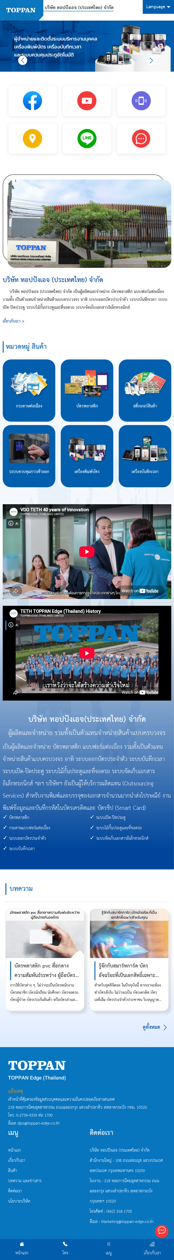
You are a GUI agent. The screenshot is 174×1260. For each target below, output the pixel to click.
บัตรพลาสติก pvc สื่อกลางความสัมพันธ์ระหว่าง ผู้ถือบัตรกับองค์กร (44, 975)
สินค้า (12, 1171)
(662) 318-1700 (119, 1211)
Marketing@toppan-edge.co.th (127, 1222)
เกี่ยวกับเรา (152, 1253)
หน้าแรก (21, 1253)
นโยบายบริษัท (19, 1201)
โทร (65, 1253)
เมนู (109, 1253)
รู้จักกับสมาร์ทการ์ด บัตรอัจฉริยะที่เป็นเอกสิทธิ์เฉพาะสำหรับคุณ (127, 975)
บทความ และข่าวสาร (24, 1181)
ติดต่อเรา (15, 1191)
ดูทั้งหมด (152, 1027)
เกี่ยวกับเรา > (13, 321)
